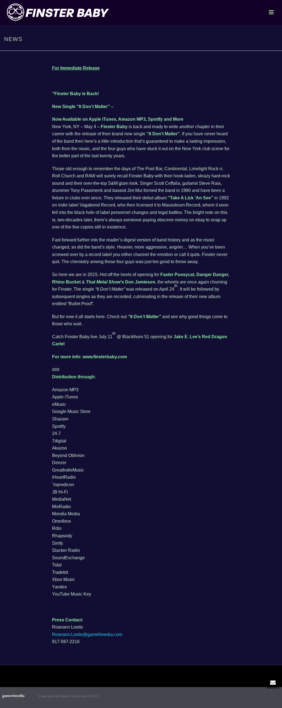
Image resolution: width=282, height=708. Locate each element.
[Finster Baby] (14, 697)
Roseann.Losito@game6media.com (87, 634)
